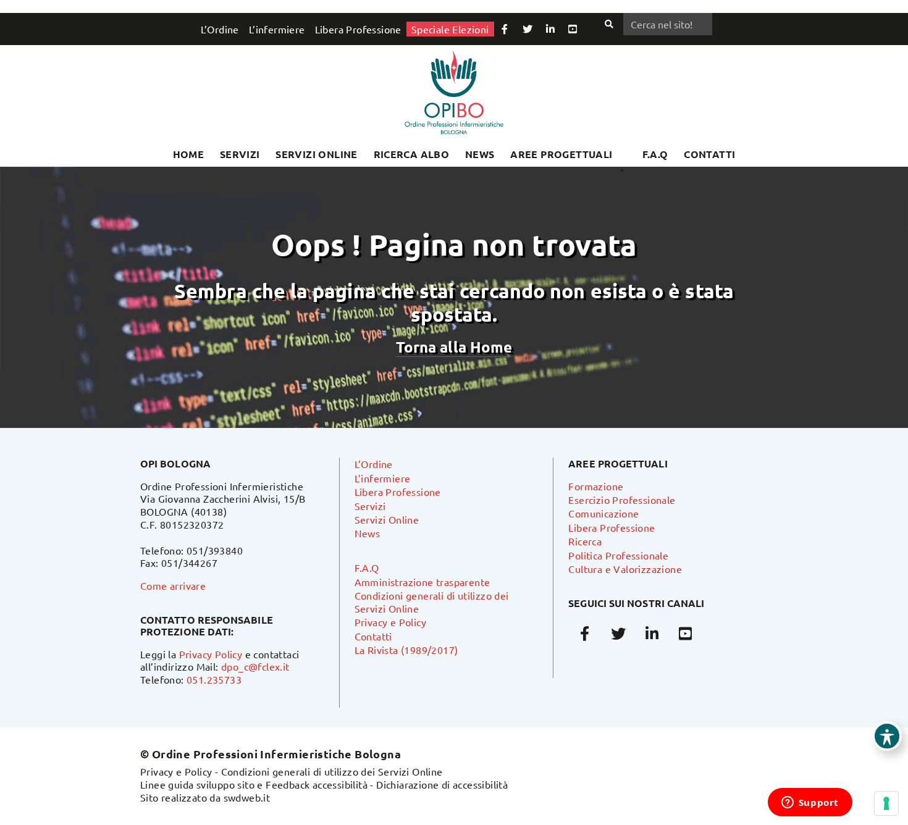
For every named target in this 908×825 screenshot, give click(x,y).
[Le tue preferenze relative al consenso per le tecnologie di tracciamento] (886, 803)
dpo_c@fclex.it (255, 666)
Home (188, 154)
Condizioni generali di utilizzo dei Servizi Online (332, 771)
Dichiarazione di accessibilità (442, 784)
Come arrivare (173, 585)
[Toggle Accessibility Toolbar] (887, 736)
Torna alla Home (454, 346)
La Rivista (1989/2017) (406, 649)
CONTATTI (709, 154)
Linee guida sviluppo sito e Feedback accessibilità (254, 784)
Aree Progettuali (561, 154)
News (480, 154)
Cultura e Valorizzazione (625, 569)
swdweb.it (247, 797)
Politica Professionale (618, 555)
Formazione (595, 486)
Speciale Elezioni (450, 29)
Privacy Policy (211, 654)
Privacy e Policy (390, 622)
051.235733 (214, 679)
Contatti (373, 636)
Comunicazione (603, 513)
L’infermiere (277, 29)
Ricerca (585, 541)
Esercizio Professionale (621, 499)
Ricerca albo (412, 154)
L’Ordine (220, 29)
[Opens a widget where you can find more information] (809, 803)
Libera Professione (358, 29)
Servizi (240, 154)
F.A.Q (655, 154)
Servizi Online (316, 154)
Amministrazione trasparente (422, 582)
